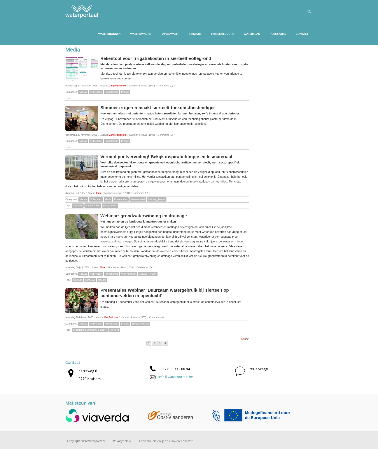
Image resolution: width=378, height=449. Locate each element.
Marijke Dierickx (117, 85)
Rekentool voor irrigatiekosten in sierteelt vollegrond (155, 58)
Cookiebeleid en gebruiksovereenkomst (165, 441)
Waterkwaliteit (138, 199)
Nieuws (83, 92)
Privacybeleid (122, 441)
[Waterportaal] (81, 11)
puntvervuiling (93, 205)
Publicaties (96, 92)
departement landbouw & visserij (90, 329)
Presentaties (111, 92)
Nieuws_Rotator (156, 199)
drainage (77, 280)
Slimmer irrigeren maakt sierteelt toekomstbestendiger (157, 107)
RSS (246, 339)
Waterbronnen (128, 273)
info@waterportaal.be (175, 376)
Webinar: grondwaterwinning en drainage (143, 215)
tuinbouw (77, 205)
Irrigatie (125, 92)
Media (108, 199)
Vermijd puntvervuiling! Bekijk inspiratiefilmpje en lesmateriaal (166, 156)
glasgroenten (110, 205)
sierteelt (114, 329)
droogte (102, 280)
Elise (99, 193)
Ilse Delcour (111, 317)
